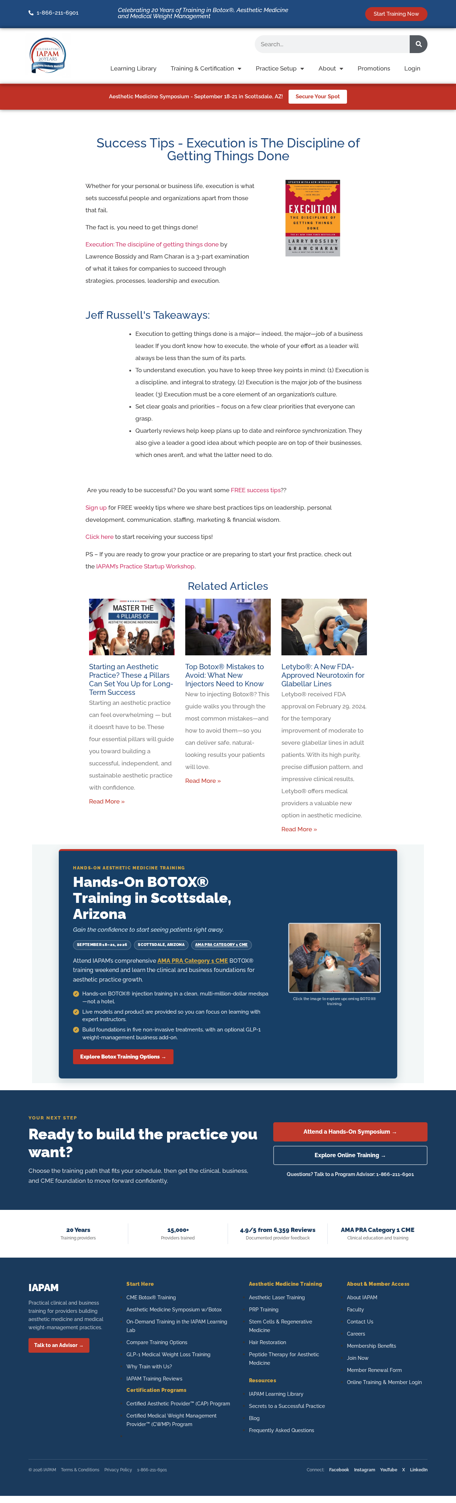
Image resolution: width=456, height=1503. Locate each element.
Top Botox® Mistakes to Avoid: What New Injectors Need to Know (224, 675)
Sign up (96, 507)
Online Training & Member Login (384, 1382)
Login (412, 68)
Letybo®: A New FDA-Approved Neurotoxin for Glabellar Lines (322, 675)
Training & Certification (202, 68)
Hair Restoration (267, 1342)
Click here (100, 536)
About (327, 68)
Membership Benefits (371, 1346)
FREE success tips (256, 490)
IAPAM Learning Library (276, 1394)
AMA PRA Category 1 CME (221, 944)
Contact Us (360, 1322)
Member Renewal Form (374, 1370)
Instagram (364, 1469)
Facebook (339, 1469)
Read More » (107, 801)
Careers (356, 1334)
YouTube (388, 1469)
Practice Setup (276, 68)
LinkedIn (419, 1469)
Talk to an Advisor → (59, 1345)
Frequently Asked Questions (281, 1430)
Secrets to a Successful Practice (287, 1406)
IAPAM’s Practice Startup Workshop (145, 566)
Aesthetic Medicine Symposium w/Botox (174, 1309)
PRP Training (264, 1309)
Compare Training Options (156, 1342)
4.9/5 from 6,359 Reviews (278, 1229)
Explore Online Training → (350, 1155)
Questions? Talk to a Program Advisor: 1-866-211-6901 (350, 1174)
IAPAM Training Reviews (154, 1379)
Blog (254, 1418)
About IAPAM (362, 1297)
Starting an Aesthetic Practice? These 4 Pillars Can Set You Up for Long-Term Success (131, 679)
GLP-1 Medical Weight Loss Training (168, 1354)
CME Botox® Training (151, 1297)
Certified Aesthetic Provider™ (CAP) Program (178, 1403)
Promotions (374, 68)
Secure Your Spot (318, 96)
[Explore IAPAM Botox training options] (334, 958)
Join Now (358, 1358)
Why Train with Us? (149, 1366)
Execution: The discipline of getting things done (152, 244)
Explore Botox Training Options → (123, 1057)
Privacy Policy (118, 1469)
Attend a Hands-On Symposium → (350, 1131)
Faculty (355, 1309)
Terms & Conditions (80, 1469)
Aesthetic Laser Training (277, 1297)
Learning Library (133, 68)
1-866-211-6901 (152, 1469)
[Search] (419, 44)
